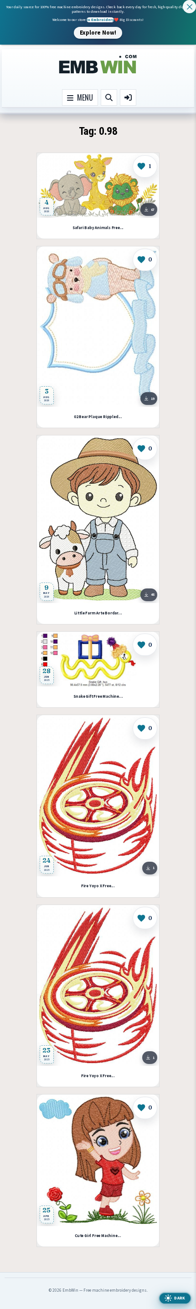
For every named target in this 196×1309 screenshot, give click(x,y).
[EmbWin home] (98, 64)
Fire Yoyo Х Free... (98, 886)
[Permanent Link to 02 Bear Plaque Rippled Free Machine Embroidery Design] (98, 326)
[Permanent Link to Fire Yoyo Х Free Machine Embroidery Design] (98, 795)
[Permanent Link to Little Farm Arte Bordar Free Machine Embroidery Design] (98, 519)
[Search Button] (109, 97)
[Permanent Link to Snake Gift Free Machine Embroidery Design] (98, 659)
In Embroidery (100, 19)
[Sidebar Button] (128, 97)
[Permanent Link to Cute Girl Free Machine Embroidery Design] (98, 1160)
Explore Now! (98, 32)
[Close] (189, 6)
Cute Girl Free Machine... (98, 1236)
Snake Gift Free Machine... (98, 697)
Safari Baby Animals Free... (98, 228)
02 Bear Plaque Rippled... (98, 417)
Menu (83, 97)
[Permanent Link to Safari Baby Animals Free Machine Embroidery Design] (98, 185)
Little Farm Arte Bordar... (98, 613)
